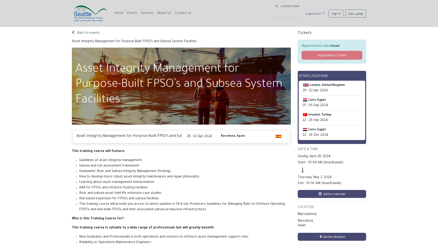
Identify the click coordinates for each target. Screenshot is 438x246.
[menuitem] (118, 13)
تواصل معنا (356, 13)
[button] (332, 194)
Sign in (336, 13)
